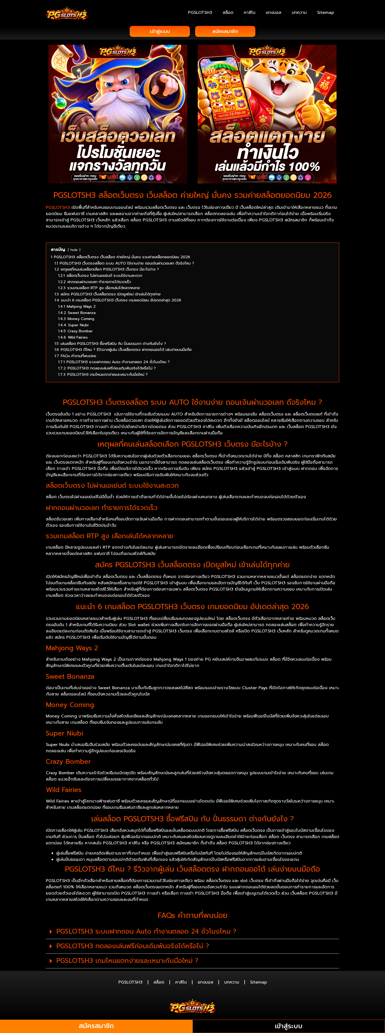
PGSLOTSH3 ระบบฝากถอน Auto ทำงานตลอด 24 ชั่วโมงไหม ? (146, 931)
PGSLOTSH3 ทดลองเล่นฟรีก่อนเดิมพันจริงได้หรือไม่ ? (132, 946)
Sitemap (325, 12)
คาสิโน (249, 12)
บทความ (299, 12)
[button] (192, 931)
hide (74, 249)
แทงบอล (273, 12)
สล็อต (228, 12)
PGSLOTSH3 (200, 12)
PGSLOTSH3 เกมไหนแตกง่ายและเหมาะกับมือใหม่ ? (127, 961)
